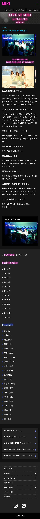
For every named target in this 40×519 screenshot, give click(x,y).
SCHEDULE (13, 431)
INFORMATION (15, 437)
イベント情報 (7, 10)
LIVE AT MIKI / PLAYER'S (19, 449)
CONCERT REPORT (17, 443)
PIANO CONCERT (18, 455)
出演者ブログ (20, 10)
